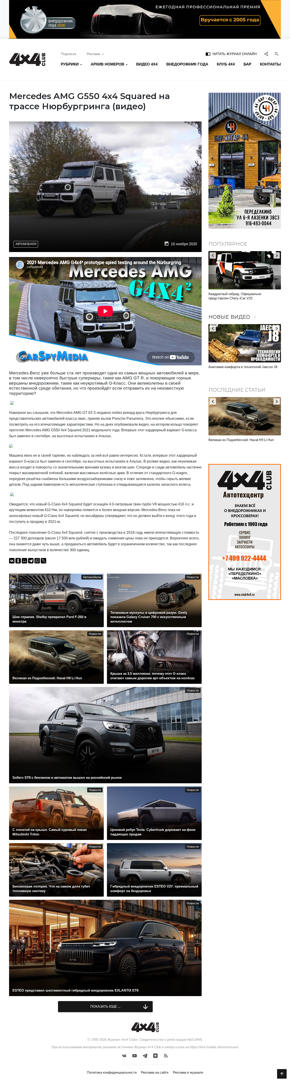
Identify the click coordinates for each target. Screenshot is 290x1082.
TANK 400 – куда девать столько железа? (240, 294)
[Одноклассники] (18, 560)
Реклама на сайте (155, 1072)
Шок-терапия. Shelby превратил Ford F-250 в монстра (243, 442)
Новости (193, 577)
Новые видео (232, 317)
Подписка (68, 54)
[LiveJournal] (43, 560)
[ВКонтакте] (11, 560)
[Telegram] (31, 560)
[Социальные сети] (266, 54)
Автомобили (26, 244)
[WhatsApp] (37, 560)
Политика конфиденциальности (112, 1072)
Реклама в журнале (188, 1072)
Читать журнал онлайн (231, 53)
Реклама (93, 54)
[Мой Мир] (24, 560)
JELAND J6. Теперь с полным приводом (239, 367)
